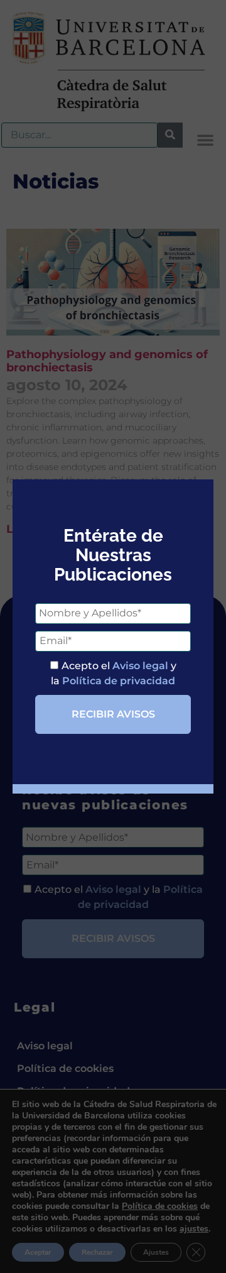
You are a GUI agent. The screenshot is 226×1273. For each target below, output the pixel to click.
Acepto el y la (113, 673)
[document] (113, 636)
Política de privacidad (118, 681)
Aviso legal (140, 666)
